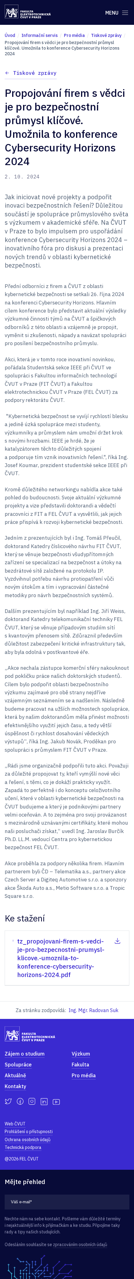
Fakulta (80, 1064)
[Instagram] (32, 1101)
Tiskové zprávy (35, 73)
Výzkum (81, 1054)
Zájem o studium (25, 1054)
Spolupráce (18, 1064)
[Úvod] (28, 11)
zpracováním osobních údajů (80, 1244)
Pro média (84, 1075)
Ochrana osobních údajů (27, 1139)
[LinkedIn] (44, 1102)
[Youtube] (56, 1101)
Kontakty (15, 1086)
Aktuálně (15, 1075)
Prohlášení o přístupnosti (29, 1131)
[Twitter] (8, 1101)
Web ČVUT (15, 1124)
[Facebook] (20, 1101)
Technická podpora (23, 1147)
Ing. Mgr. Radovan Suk (93, 1010)
